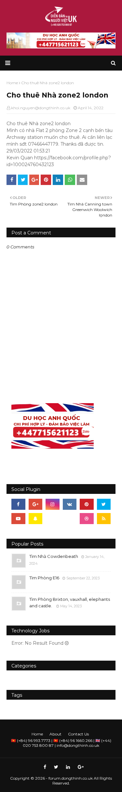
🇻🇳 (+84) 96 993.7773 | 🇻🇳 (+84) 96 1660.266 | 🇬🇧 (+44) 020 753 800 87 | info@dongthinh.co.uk (61, 743)
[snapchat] (36, 518)
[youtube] (18, 518)
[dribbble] (87, 518)
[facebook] (18, 504)
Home (37, 734)
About (55, 734)
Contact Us (78, 734)
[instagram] (53, 504)
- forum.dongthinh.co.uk (69, 778)
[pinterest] (87, 504)
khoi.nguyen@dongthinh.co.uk (40, 107)
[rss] (104, 518)
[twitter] (104, 504)
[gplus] (36, 504)
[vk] (70, 504)
